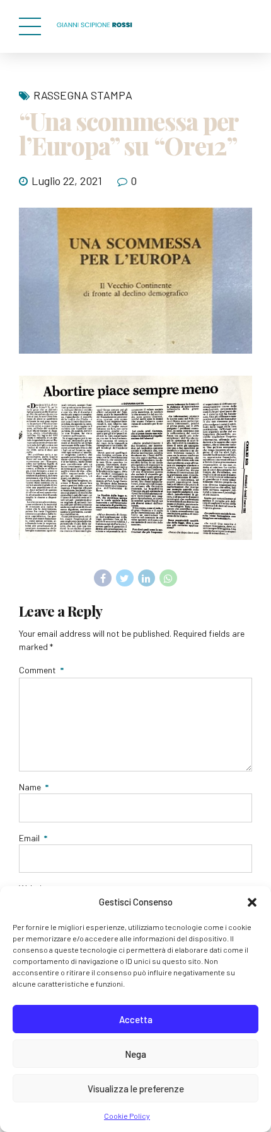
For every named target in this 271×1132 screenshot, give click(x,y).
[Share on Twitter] (125, 578)
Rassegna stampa (82, 95)
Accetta (136, 1019)
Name (34, 787)
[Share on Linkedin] (147, 578)
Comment (41, 669)
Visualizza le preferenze (136, 1088)
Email (33, 837)
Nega (135, 1054)
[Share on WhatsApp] (168, 578)
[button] (252, 902)
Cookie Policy (127, 1115)
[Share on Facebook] (103, 578)
